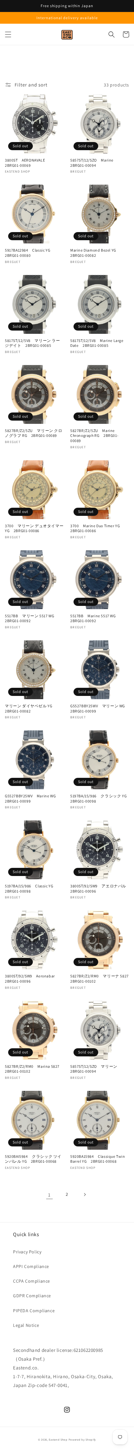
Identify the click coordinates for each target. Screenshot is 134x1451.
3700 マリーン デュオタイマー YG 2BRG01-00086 (34, 528)
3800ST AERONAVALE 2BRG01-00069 (27, 163)
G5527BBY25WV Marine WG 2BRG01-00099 (32, 798)
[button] (8, 34)
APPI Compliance (31, 1266)
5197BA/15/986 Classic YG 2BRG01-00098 (31, 888)
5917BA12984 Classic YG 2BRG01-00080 (29, 253)
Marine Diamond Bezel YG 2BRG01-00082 (95, 253)
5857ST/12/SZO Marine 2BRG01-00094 (94, 163)
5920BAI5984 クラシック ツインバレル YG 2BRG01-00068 (33, 1159)
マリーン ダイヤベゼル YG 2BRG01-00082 (30, 708)
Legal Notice (26, 1325)
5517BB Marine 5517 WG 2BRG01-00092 (95, 618)
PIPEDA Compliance (34, 1311)
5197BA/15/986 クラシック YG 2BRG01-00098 (99, 798)
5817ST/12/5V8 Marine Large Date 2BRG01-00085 (97, 343)
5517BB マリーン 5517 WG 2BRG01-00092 (31, 618)
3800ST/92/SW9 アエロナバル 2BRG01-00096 (99, 888)
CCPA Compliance (31, 1281)
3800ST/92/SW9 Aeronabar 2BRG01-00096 (32, 979)
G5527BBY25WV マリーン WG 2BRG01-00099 (99, 708)
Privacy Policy (27, 1252)
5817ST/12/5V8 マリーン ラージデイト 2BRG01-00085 (32, 343)
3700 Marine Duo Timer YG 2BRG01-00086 (97, 528)
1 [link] (49, 1195)
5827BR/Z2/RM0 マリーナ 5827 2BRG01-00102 (99, 979)
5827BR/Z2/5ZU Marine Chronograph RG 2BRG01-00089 (94, 435)
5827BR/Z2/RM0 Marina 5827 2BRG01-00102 (34, 1069)
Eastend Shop (58, 1439)
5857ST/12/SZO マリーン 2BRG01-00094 (95, 1069)
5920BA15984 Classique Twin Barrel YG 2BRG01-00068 (97, 1159)
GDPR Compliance (32, 1296)
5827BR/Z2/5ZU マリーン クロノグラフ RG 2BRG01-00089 (33, 433)
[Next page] (84, 1194)
